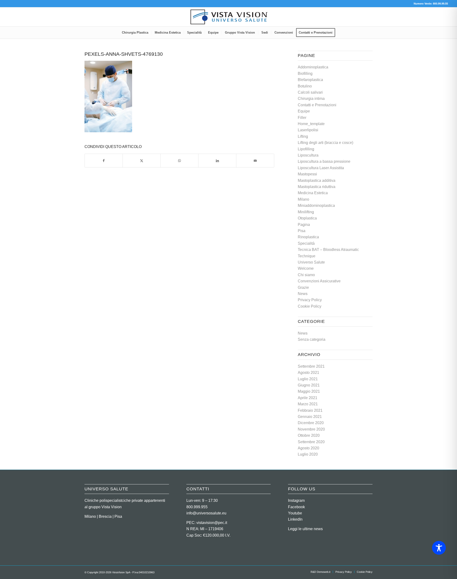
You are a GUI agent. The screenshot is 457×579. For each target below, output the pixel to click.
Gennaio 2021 (310, 417)
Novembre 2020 (311, 429)
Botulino (305, 86)
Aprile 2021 (307, 398)
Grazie (303, 287)
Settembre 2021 (311, 366)
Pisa (301, 231)
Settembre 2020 (311, 442)
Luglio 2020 (308, 454)
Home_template (311, 124)
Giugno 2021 (309, 385)
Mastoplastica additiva (316, 180)
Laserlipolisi (308, 130)
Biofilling (305, 73)
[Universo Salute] (228, 16)
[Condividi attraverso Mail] (255, 160)
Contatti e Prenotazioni (317, 105)
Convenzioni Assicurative (319, 281)
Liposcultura (308, 155)
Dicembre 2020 (311, 423)
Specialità (306, 243)
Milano (303, 199)
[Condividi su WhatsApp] (179, 160)
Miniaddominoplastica (316, 205)
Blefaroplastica (310, 80)
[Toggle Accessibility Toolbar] (439, 547)
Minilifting (306, 212)
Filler (302, 118)
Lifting (303, 136)
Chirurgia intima (311, 98)
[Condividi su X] (141, 160)
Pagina (304, 225)
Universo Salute (311, 262)
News (303, 294)
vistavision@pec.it (211, 523)
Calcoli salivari (310, 92)
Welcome (306, 268)
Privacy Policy (310, 300)
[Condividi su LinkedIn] (217, 160)
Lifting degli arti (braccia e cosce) (325, 143)
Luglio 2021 (308, 379)
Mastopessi (307, 174)
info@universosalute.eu (206, 513)
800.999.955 (197, 507)
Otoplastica (307, 218)
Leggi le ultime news (305, 529)
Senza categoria (311, 339)
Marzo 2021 (308, 404)
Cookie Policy (309, 306)
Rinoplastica (308, 237)
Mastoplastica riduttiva (316, 187)
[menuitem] (135, 33)
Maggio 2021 (309, 391)
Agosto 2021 (308, 373)
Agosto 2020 (308, 448)
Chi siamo (306, 275)
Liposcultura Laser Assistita (321, 168)
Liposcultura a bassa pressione (324, 161)
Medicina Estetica (313, 193)
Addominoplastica (313, 67)
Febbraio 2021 (310, 410)
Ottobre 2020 (309, 435)
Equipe (304, 111)
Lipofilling (306, 149)
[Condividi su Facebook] (104, 160)
